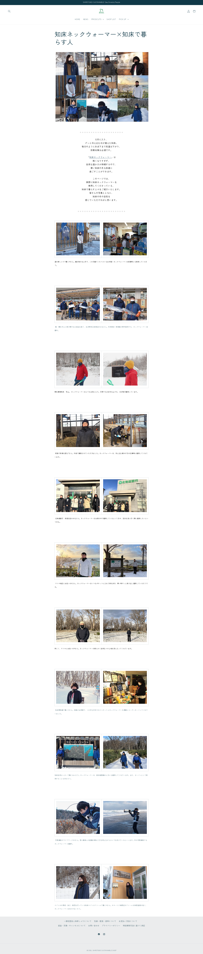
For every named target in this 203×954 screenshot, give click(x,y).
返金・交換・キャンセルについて (72, 925)
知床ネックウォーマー (100, 157)
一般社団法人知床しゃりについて (78, 921)
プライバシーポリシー (111, 925)
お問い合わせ (93, 925)
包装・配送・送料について (105, 921)
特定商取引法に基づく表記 (134, 925)
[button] (9, 11)
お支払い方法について (128, 921)
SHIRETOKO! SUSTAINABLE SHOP (104, 950)
